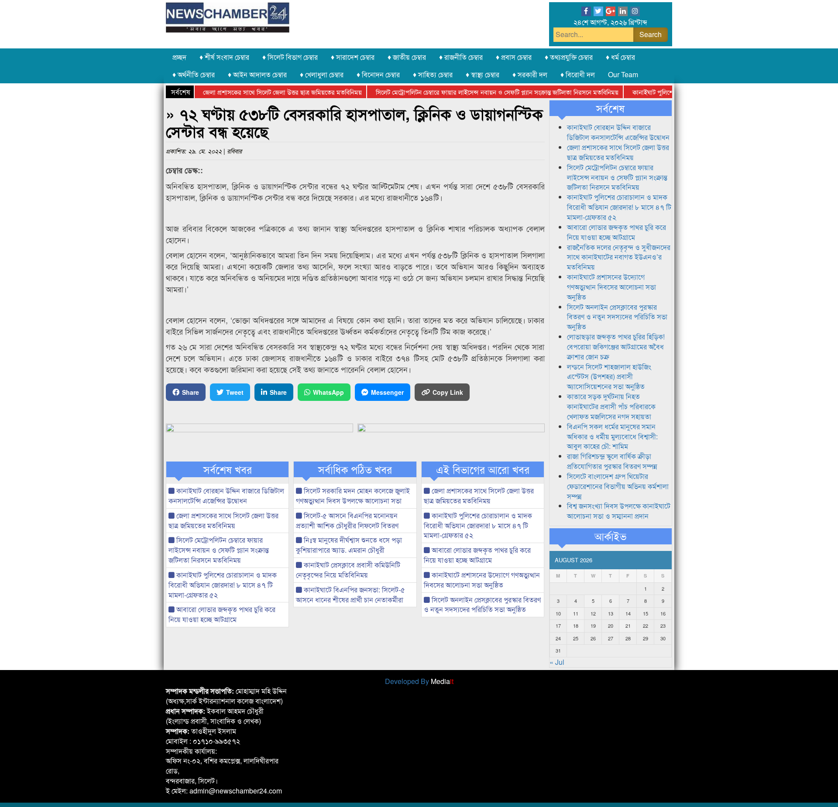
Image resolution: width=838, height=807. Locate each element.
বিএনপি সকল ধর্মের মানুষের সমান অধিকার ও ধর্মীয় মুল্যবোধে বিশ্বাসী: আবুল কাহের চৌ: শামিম (612, 436)
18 (575, 625)
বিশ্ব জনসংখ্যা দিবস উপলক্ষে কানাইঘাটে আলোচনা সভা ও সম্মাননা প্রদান (618, 511)
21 (628, 625)
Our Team (623, 74)
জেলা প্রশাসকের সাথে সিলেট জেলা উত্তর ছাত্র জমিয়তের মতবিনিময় (267, 91)
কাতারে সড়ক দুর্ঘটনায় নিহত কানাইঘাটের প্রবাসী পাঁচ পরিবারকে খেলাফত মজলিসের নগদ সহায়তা (611, 406)
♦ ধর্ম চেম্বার (620, 57)
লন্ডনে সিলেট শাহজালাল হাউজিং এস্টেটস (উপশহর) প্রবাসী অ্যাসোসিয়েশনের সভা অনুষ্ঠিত (609, 377)
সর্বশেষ (610, 108)
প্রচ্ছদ (179, 57)
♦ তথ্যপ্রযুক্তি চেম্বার (569, 57)
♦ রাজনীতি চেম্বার (461, 57)
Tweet (235, 392)
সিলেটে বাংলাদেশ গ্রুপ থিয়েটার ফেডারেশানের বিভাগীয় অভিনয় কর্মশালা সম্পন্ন (618, 486)
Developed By (419, 681)
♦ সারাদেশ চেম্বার (352, 57)
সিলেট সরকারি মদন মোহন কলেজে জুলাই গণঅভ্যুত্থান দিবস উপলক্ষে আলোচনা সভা (353, 496)
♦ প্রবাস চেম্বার (514, 57)
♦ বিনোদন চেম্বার (378, 74)
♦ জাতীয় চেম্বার (407, 57)
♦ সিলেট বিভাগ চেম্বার (290, 57)
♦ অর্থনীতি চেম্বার (193, 74)
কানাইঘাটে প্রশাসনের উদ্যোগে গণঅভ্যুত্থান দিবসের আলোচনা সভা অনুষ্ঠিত (482, 580)
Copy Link (448, 392)
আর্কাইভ (610, 536)
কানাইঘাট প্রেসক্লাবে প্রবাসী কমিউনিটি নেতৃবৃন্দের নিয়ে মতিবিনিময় (348, 570)
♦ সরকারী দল (529, 74)
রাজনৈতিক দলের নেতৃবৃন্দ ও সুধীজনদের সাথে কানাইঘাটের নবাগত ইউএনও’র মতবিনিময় (618, 257)
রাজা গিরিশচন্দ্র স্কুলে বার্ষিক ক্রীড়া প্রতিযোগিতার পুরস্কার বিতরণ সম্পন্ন (612, 461)
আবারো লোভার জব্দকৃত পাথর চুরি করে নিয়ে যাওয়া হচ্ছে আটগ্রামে (221, 614)
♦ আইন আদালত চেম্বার (257, 74)
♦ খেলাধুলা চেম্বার (321, 74)
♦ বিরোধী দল (577, 74)
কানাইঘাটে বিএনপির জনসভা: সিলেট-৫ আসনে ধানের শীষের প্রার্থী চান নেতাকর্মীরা (350, 595)
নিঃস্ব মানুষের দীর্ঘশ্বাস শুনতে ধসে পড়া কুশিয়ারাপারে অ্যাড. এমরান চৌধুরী (349, 545)
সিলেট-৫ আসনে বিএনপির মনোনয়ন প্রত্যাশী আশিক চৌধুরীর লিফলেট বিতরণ (347, 520)
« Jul (557, 662)
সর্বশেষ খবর (227, 469)
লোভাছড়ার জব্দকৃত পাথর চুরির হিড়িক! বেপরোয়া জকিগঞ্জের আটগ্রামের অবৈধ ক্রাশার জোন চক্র (616, 347)
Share (190, 392)
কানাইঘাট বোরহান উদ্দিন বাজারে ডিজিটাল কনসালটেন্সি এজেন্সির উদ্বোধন (226, 496)
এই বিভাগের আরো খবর (482, 469)
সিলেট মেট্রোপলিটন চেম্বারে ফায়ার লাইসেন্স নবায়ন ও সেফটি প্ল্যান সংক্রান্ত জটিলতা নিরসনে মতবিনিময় (482, 91)
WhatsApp (328, 392)
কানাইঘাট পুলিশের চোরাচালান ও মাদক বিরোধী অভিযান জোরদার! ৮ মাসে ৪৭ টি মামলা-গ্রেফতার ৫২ (222, 585)
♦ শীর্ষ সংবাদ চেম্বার (224, 57)
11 (575, 613)
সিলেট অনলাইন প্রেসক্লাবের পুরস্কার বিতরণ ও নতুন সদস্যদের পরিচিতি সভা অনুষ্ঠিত (482, 605)
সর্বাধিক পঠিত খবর (355, 469)
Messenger (387, 392)
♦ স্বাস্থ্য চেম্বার (482, 74)
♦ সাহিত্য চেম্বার (433, 74)
